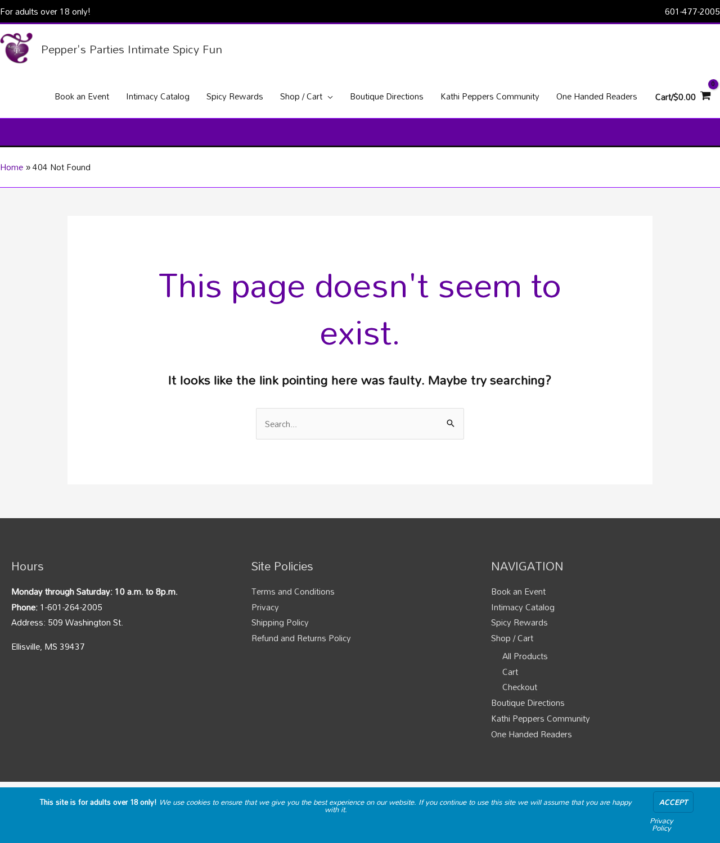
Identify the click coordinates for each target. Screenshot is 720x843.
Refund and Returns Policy (301, 637)
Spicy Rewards (519, 622)
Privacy (265, 607)
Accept (673, 802)
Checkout (519, 686)
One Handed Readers (531, 734)
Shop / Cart (512, 637)
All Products (525, 655)
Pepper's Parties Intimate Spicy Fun (131, 49)
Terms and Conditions (293, 591)
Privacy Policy (661, 824)
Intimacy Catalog (523, 607)
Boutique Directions (528, 702)
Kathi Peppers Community (540, 718)
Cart (510, 671)
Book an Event (518, 591)
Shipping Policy (280, 622)
